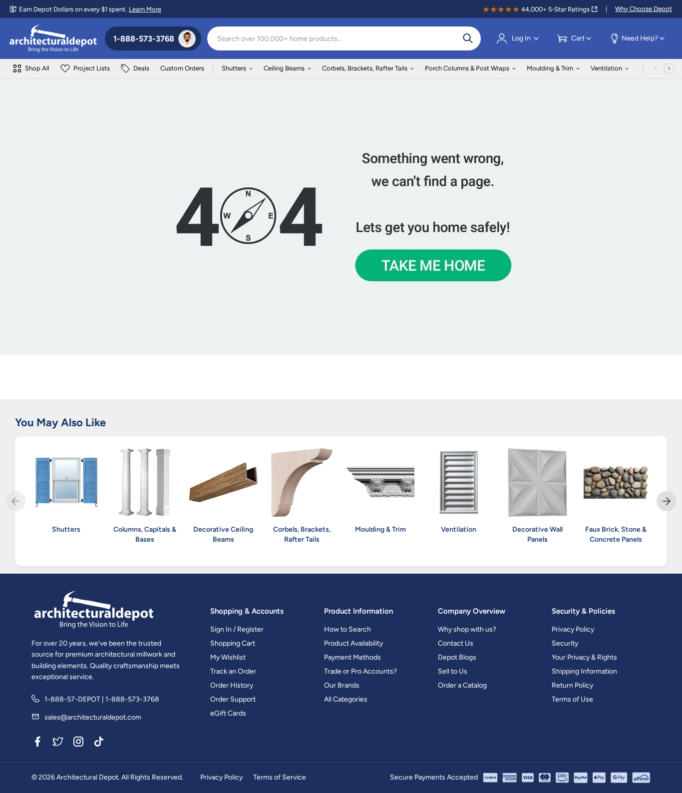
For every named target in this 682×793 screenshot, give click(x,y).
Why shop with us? (467, 629)
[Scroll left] (655, 68)
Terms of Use (572, 699)
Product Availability (353, 643)
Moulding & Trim (550, 68)
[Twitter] (58, 743)
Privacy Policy (573, 629)
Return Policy (572, 685)
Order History (231, 685)
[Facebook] (37, 743)
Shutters (234, 68)
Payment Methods (352, 657)
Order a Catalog (462, 685)
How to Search (347, 629)
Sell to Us (452, 671)
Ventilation (606, 68)
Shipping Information (584, 671)
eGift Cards (228, 713)
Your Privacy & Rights (584, 657)
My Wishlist (228, 657)
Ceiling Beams (284, 68)
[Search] (468, 38)
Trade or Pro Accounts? (360, 671)
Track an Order (233, 671)
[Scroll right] (669, 68)
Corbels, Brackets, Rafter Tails (364, 68)
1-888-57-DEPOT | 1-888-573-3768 (101, 699)
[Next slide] (667, 501)
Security (565, 643)
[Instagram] (78, 743)
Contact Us (455, 643)
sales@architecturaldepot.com (92, 717)
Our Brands (341, 685)
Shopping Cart (232, 643)
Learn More (145, 9)
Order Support (233, 699)
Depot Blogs (457, 657)
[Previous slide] (15, 501)
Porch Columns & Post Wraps (467, 68)
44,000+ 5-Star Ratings (555, 9)
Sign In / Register (237, 629)
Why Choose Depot (643, 8)
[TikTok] (99, 743)
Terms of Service (279, 777)
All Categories (345, 699)
